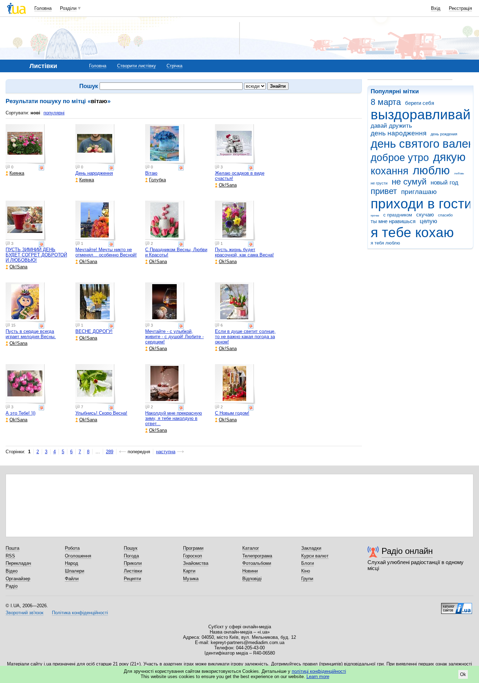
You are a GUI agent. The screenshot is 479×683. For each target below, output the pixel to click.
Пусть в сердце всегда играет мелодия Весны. (31, 334)
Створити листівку (136, 65)
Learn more (317, 676)
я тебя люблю (385, 243)
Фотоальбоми (256, 563)
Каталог (250, 548)
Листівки (133, 571)
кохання (390, 170)
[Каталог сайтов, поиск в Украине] (456, 606)
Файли (72, 578)
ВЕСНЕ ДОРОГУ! (94, 331)
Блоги (307, 563)
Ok (463, 674)
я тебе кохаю (412, 232)
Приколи (133, 563)
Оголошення (78, 555)
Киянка (16, 173)
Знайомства (195, 563)
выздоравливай (421, 114)
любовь (459, 173)
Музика (190, 578)
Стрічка (174, 65)
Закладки (311, 548)
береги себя (419, 103)
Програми (193, 548)
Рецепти (132, 578)
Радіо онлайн (407, 551)
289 (109, 451)
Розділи (68, 8)
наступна (165, 451)
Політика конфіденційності (80, 612)
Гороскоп (192, 555)
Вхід (435, 8)
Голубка (157, 179)
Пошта (12, 548)
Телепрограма (257, 555)
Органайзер (18, 578)
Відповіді (252, 578)
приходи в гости (421, 203)
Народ (71, 563)
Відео (12, 571)
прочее (375, 215)
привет (384, 191)
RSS (10, 555)
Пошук (130, 548)
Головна (43, 8)
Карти (189, 571)
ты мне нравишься (393, 221)
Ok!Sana (228, 185)
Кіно (305, 571)
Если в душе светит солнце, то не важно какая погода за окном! (245, 336)
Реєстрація (460, 8)
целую (428, 221)
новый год (444, 182)
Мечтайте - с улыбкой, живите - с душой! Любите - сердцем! (174, 336)
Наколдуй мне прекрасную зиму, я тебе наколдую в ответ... (173, 418)
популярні (54, 112)
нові (35, 112)
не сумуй (409, 181)
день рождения (444, 134)
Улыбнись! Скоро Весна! (101, 413)
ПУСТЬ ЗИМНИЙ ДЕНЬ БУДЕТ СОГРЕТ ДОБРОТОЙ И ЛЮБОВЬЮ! (36, 255)
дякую (449, 156)
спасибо (445, 215)
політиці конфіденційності (319, 671)
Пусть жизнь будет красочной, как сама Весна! (244, 252)
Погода (131, 555)
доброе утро (400, 157)
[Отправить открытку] (42, 167)
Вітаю (151, 173)
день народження (398, 133)
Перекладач (18, 563)
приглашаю (419, 191)
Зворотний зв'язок (24, 612)
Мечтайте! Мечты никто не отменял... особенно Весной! (106, 252)
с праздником (397, 214)
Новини (250, 571)
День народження (94, 173)
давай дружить (391, 125)
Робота (72, 548)
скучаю (425, 214)
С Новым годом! (232, 413)
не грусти (379, 183)
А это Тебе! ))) (20, 413)
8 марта (386, 102)
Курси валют (315, 555)
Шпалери (74, 571)
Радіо (12, 586)
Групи (307, 578)
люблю (431, 170)
